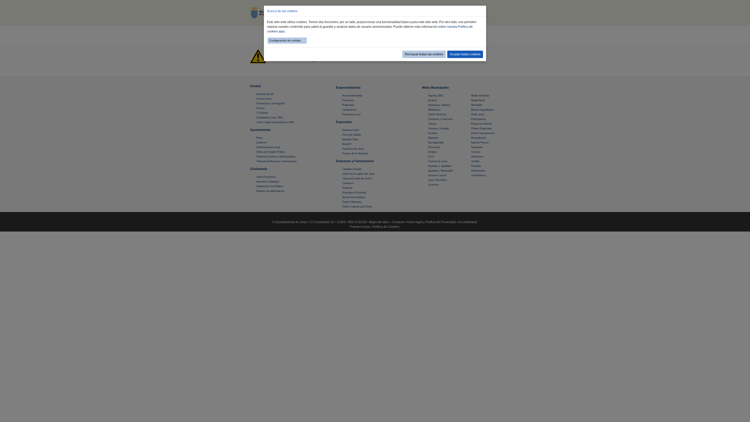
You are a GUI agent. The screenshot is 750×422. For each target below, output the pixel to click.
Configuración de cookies (285, 40)
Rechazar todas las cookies (424, 54)
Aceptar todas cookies (465, 54)
